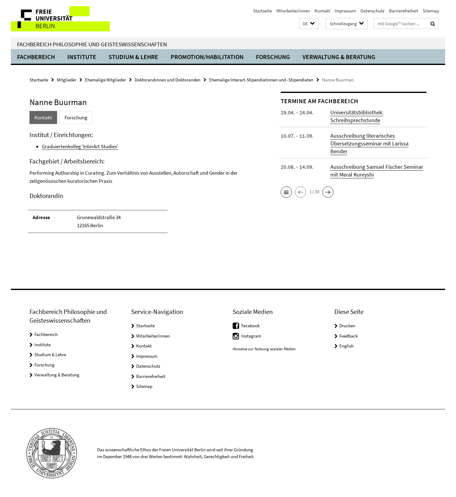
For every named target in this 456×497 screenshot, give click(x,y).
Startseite (262, 11)
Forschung (273, 57)
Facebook (250, 326)
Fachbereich (36, 57)
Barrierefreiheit (403, 11)
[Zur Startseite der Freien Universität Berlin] (63, 18)
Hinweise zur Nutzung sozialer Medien (264, 349)
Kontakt (322, 11)
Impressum (345, 11)
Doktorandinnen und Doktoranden (167, 80)
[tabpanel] (143, 185)
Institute (81, 57)
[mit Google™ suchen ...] (433, 24)
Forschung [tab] (76, 117)
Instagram (251, 336)
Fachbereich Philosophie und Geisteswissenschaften (92, 44)
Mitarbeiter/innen (293, 11)
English (346, 346)
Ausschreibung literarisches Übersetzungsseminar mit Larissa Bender (369, 143)
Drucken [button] (347, 326)
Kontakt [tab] (43, 117)
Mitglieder (66, 80)
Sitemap (431, 11)
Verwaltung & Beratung (338, 57)
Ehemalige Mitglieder (105, 80)
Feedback (348, 336)
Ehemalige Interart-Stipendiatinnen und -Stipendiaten (261, 80)
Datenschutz (372, 11)
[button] (309, 24)
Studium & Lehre (133, 57)
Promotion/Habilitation (207, 57)
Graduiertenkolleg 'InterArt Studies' (80, 146)
